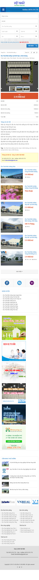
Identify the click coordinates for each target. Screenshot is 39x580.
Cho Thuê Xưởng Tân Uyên (8, 541)
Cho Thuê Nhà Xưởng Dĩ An (9, 300)
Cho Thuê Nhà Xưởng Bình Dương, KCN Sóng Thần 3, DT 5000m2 (31, 221)
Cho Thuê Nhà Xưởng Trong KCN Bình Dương (31, 170)
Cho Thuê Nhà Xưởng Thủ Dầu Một (11, 297)
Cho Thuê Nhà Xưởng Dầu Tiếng (10, 308)
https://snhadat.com (25, 528)
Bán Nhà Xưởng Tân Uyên (26, 516)
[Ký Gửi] (19, 393)
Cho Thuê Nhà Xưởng (11, 52)
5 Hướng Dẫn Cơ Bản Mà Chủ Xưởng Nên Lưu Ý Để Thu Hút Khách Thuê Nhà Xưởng (23, 476)
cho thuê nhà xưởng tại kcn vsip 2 (13, 148)
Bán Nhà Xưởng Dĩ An (25, 513)
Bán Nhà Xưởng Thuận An (26, 515)
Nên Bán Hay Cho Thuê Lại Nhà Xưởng (19, 489)
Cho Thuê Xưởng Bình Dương (9, 540)
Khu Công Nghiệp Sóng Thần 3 (9, 528)
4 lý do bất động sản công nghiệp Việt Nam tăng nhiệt (23, 462)
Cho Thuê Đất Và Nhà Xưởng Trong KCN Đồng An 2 (31, 188)
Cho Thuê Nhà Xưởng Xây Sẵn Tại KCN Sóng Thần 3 (31, 204)
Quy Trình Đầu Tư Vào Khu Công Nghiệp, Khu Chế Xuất (23, 469)
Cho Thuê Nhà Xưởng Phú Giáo (10, 309)
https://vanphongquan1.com (27, 530)
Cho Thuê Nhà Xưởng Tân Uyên (10, 304)
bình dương (26, 148)
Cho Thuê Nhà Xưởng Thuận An (9, 515)
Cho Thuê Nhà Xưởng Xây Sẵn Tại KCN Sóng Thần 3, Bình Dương (31, 237)
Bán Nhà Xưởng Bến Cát (26, 518)
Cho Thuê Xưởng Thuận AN (8, 543)
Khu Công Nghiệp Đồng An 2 (8, 532)
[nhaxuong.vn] (19, 437)
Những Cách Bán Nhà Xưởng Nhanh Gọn (19, 483)
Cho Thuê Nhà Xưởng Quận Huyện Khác (12, 295)
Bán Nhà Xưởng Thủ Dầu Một (27, 520)
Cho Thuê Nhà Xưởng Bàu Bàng (10, 306)
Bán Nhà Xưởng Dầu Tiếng (26, 522)
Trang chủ (3, 52)
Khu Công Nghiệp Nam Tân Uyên (9, 530)
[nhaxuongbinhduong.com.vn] (19, 3)
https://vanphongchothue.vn (27, 532)
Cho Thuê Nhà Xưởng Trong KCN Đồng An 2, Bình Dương (31, 254)
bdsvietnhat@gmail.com (11, 160)
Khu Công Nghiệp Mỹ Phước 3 (9, 533)
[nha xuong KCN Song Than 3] (19, 372)
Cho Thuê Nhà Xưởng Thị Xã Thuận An (12, 299)
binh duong (15, 150)
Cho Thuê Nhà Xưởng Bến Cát (10, 302)
